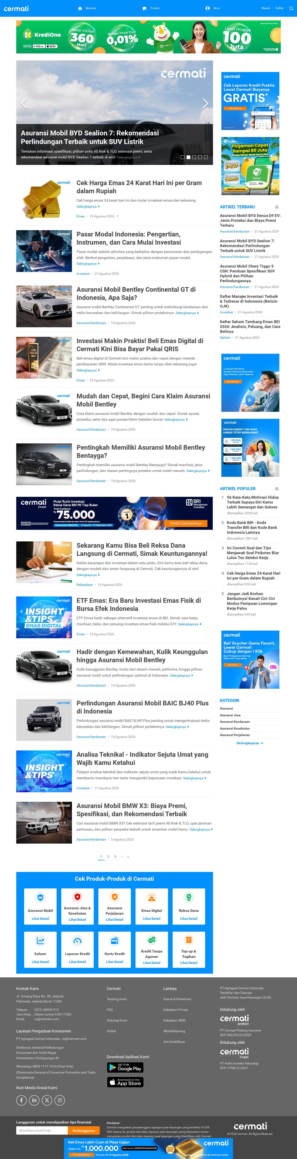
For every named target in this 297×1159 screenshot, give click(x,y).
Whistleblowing (174, 1031)
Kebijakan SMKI (174, 1020)
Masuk (266, 8)
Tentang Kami (117, 999)
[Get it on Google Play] (160, 1067)
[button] (24, 103)
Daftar (280, 8)
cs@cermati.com (47, 1019)
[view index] (276, 207)
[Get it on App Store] (160, 1082)
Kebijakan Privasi (175, 1010)
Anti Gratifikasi (174, 1042)
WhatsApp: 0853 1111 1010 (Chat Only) (45, 1066)
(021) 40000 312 (47, 1010)
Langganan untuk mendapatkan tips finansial (53, 1122)
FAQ (110, 1010)
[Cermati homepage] (250, 1125)
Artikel (111, 1031)
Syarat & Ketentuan (177, 999)
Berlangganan (84, 1131)
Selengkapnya (248, 743)
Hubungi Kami (117, 1020)
